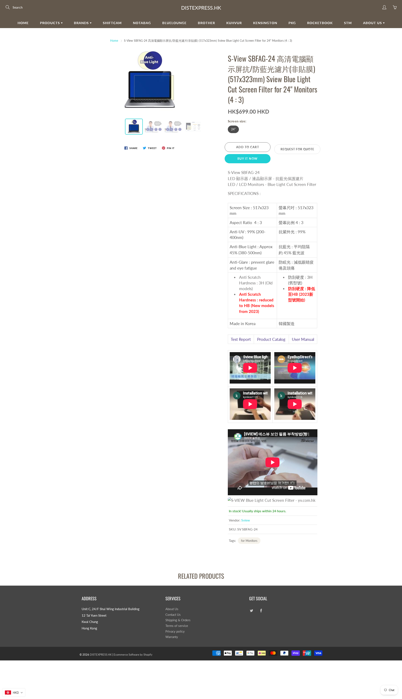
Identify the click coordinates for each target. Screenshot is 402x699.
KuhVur (234, 23)
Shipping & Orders (178, 620)
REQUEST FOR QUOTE (297, 149)
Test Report (241, 339)
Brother (206, 23)
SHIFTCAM (112, 23)
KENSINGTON (265, 23)
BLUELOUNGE (174, 23)
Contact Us (173, 614)
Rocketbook (320, 23)
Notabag (142, 23)
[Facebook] (261, 610)
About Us (373, 23)
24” (233, 129)
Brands (82, 23)
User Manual (303, 339)
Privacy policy (175, 631)
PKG (292, 23)
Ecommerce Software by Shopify (133, 654)
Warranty (171, 637)
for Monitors (249, 540)
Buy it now (247, 158)
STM (348, 23)
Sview (245, 520)
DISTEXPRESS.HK (201, 8)
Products (50, 23)
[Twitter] (251, 610)
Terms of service (176, 626)
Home (23, 23)
